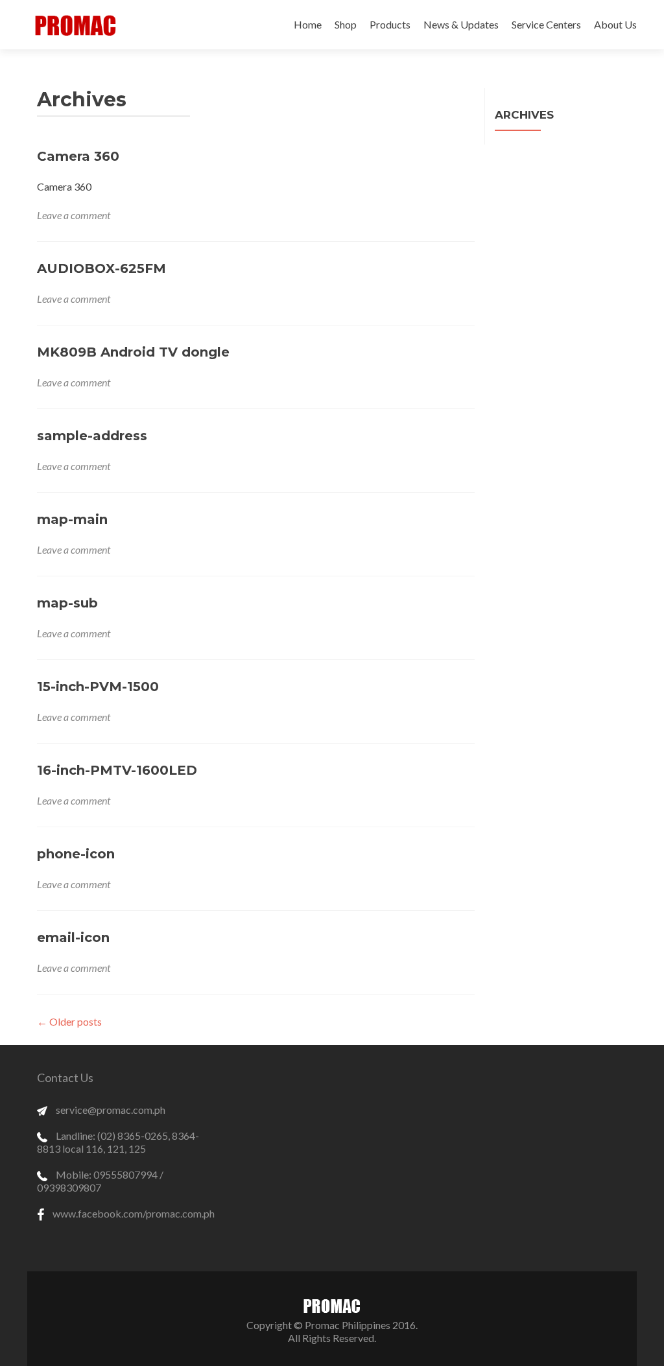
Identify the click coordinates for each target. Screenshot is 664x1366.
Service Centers (546, 24)
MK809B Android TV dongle (133, 352)
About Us (615, 24)
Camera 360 (78, 156)
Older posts (69, 1021)
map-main (72, 519)
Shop (346, 24)
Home (308, 24)
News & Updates (461, 24)
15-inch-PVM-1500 (98, 686)
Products (390, 24)
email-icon (73, 937)
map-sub (67, 603)
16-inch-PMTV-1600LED (117, 770)
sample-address (92, 435)
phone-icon (76, 854)
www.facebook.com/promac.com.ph (133, 1213)
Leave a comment (73, 215)
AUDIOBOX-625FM (101, 268)
